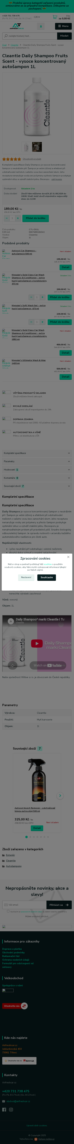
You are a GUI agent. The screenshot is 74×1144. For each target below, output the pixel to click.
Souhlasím (47, 577)
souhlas (48, 564)
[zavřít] (68, 557)
